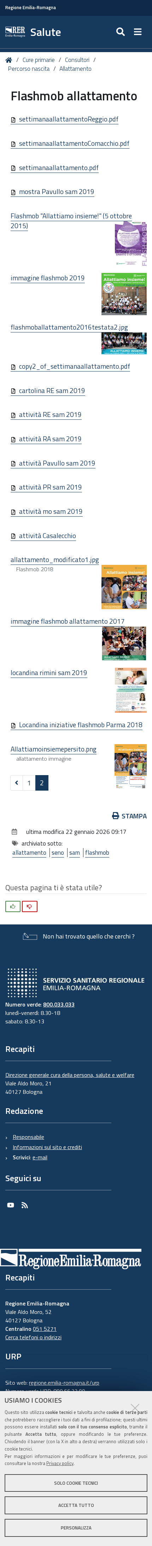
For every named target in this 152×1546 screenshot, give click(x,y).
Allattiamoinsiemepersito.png (54, 749)
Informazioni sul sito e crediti (47, 1147)
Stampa (134, 816)
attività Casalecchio (47, 535)
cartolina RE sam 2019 (52, 390)
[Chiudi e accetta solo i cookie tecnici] (135, 1408)
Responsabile (28, 1137)
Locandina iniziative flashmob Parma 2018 (80, 724)
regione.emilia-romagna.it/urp (64, 1382)
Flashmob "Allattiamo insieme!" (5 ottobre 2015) (71, 221)
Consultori (77, 59)
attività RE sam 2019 (50, 414)
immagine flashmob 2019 (48, 278)
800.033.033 (59, 1004)
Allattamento (75, 68)
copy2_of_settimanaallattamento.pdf (74, 366)
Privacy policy (60, 1463)
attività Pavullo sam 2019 (57, 463)
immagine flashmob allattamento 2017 (68, 621)
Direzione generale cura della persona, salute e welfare (69, 1075)
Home (10, 60)
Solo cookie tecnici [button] (76, 1482)
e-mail (40, 1157)
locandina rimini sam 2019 (49, 672)
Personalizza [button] (76, 1527)
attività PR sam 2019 (50, 487)
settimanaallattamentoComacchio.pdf (74, 143)
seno (58, 852)
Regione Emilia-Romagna (30, 7)
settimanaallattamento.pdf (59, 167)
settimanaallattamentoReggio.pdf (68, 119)
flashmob (97, 852)
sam (74, 852)
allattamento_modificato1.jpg (55, 559)
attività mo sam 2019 (51, 511)
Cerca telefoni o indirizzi (33, 1337)
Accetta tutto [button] (76, 1505)
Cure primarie (39, 59)
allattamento (29, 852)
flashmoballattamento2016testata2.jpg (69, 327)
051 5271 (45, 1328)
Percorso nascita (28, 68)
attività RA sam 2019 (50, 439)
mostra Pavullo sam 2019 (56, 191)
